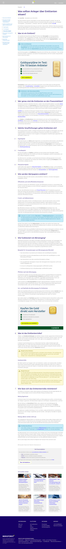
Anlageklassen (40, 429)
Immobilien (37, 86)
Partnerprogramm (46, 527)
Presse (19, 527)
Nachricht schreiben (58, 525)
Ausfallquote (46, 541)
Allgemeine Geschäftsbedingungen (33, 540)
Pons (53, 23)
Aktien (61, 104)
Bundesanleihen (21, 116)
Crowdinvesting (29, 86)
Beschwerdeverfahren (56, 541)
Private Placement (41, 190)
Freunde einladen (46, 525)
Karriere (20, 525)
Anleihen (20, 110)
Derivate (35, 120)
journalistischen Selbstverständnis (39, 452)
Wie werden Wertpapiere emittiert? (8, 34)
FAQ (31, 525)
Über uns (20, 524)
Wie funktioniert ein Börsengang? (7, 37)
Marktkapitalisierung (25, 146)
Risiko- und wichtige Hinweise (49, 540)
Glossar (31, 527)
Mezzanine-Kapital (7, 31)
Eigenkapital (5, 27)
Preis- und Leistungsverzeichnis (25, 543)
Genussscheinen (42, 169)
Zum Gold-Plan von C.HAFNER (29, 323)
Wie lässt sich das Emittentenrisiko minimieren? (6, 43)
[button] (3, 3)
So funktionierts (33, 524)
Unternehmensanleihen (43, 113)
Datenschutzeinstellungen (36, 541)
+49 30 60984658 (57, 524)
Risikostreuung (42, 427)
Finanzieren (44, 524)
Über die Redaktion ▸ (25, 462)
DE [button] (55, 3)
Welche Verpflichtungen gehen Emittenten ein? (7, 24)
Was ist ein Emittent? (7, 17)
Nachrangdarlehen (53, 169)
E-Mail (53, 459)
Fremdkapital (6, 29)
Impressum (21, 540)
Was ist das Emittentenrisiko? (6, 40)
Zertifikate (20, 120)
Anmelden (61, 3)
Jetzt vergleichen (26, 77)
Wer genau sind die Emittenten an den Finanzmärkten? (6, 21)
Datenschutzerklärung (23, 541)
